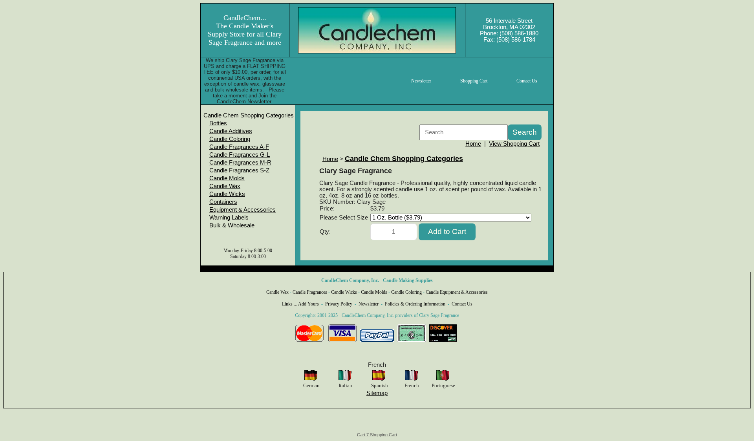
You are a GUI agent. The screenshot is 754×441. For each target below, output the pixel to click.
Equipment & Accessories (242, 210)
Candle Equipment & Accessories (457, 292)
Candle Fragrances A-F (239, 147)
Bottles (218, 123)
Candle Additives (230, 131)
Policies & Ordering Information (415, 304)
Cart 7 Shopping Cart (377, 434)
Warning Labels (229, 217)
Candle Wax (224, 186)
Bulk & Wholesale (231, 225)
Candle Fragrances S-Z (239, 170)
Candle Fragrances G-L (239, 155)
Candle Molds (227, 178)
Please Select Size (344, 217)
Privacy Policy (338, 304)
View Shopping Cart (514, 144)
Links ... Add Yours (300, 304)
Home (473, 144)
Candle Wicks (227, 194)
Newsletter (369, 304)
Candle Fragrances (310, 292)
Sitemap (377, 393)
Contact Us (462, 304)
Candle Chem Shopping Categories (248, 115)
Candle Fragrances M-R (240, 162)
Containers (223, 202)
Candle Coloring (229, 139)
